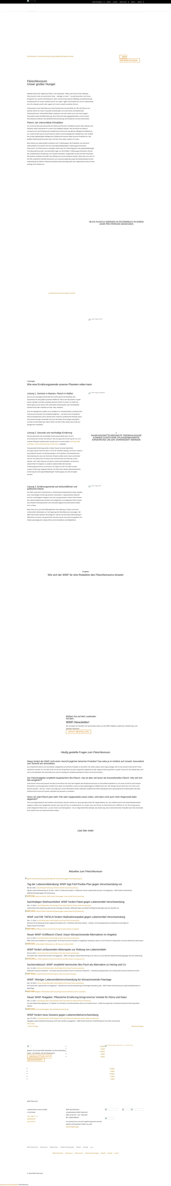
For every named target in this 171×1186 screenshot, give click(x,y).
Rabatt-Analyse (121, 647)
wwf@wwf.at (31, 1119)
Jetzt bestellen (78, 732)
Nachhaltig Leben (43, 905)
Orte (85, 7)
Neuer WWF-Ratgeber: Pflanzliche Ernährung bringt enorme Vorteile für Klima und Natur (77, 997)
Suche (116, 1153)
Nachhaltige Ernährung (45, 888)
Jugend (115, 2)
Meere (39, 968)
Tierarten (72, 7)
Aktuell (112, 5)
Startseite (3, 1185)
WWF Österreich (97, 2)
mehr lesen (70, 692)
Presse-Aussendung (71, 888)
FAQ (61, 56)
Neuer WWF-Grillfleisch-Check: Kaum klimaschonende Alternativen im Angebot (71, 934)
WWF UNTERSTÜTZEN (128, 59)
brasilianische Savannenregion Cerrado (62, 293)
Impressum (44, 1147)
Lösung (52, 56)
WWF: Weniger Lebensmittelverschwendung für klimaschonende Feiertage (69, 979)
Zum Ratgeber (70, 618)
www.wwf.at (31, 1121)
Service (139, 2)
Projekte (57, 56)
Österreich (69, 1018)
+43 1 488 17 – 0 (32, 1116)
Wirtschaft (123, 2)
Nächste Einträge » (137, 1026)
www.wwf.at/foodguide (110, 165)
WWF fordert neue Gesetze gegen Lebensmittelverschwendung (62, 1014)
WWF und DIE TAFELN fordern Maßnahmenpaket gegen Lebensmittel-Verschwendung (76, 916)
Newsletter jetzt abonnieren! (39, 1058)
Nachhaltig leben (50, 11)
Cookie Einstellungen (67, 1147)
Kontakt (85, 1147)
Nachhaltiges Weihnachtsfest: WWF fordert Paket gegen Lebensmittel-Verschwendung (75, 901)
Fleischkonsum (32, 56)
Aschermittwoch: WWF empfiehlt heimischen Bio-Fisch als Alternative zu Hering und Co (76, 964)
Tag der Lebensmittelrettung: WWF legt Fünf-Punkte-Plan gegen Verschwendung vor (74, 884)
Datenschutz (54, 1147)
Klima (39, 983)
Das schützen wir (51, 7)
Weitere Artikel (68, 56)
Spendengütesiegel (72, 1127)
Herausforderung (43, 56)
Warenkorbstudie (94, 640)
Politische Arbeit (58, 888)
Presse (133, 2)
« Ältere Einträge (32, 1026)
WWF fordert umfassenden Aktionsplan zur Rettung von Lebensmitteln (66, 949)
